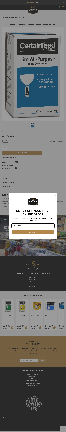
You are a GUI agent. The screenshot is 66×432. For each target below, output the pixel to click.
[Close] (55, 195)
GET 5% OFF (33, 232)
